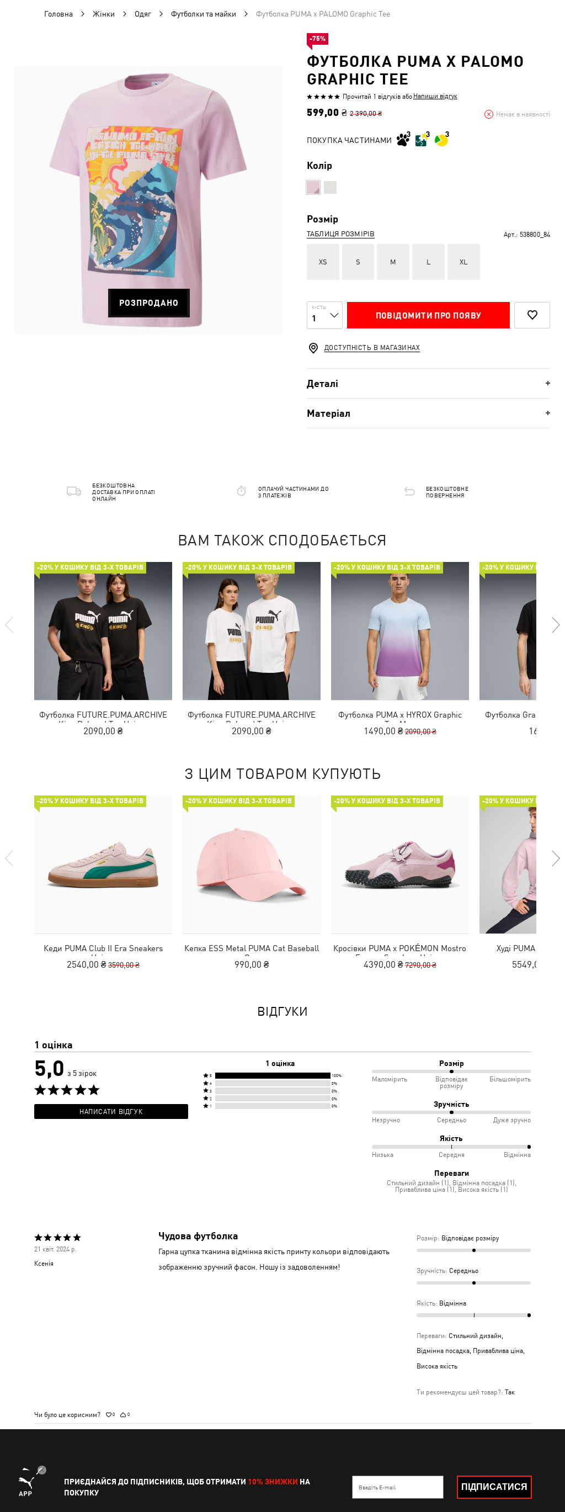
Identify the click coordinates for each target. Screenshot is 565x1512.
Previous (10, 625)
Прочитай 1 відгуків (372, 96)
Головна (58, 13)
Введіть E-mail (377, 1487)
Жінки (104, 13)
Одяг (143, 13)
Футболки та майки (203, 13)
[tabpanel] (148, 200)
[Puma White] (330, 187)
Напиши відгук (435, 96)
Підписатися (494, 1487)
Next (555, 625)
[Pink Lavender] (313, 187)
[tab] (428, 383)
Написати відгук (110, 1112)
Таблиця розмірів (341, 234)
